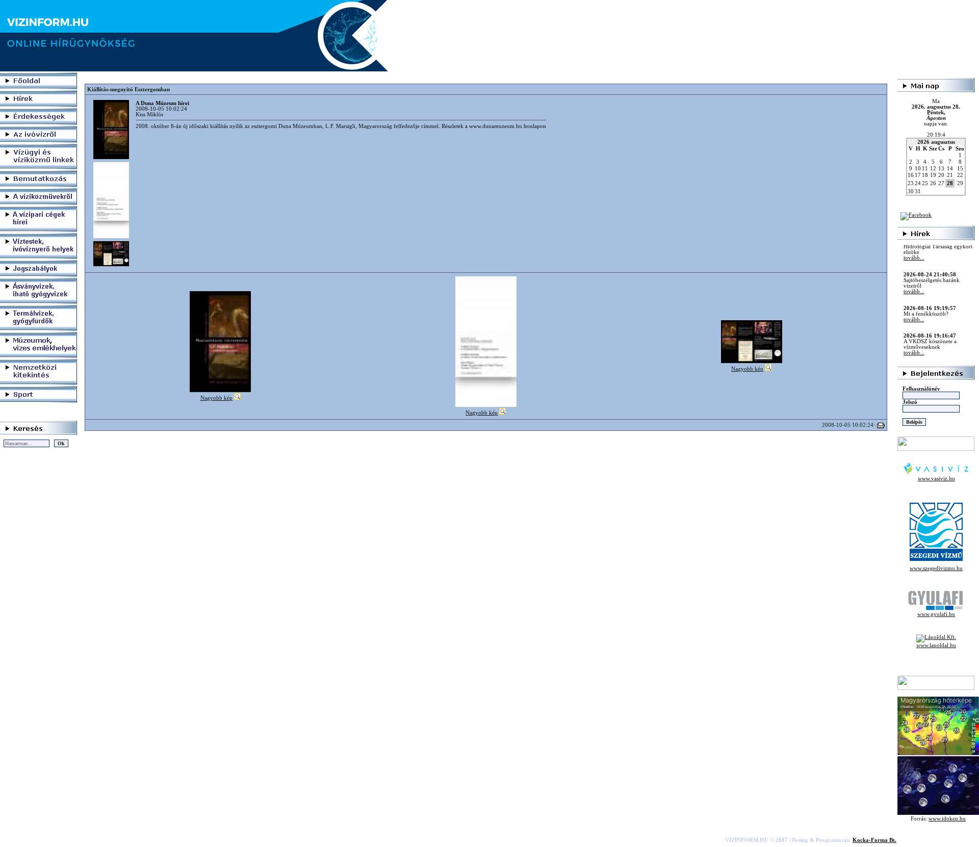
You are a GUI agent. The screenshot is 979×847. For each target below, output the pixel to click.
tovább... (914, 276)
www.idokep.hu (947, 819)
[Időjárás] (938, 753)
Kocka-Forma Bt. (874, 840)
